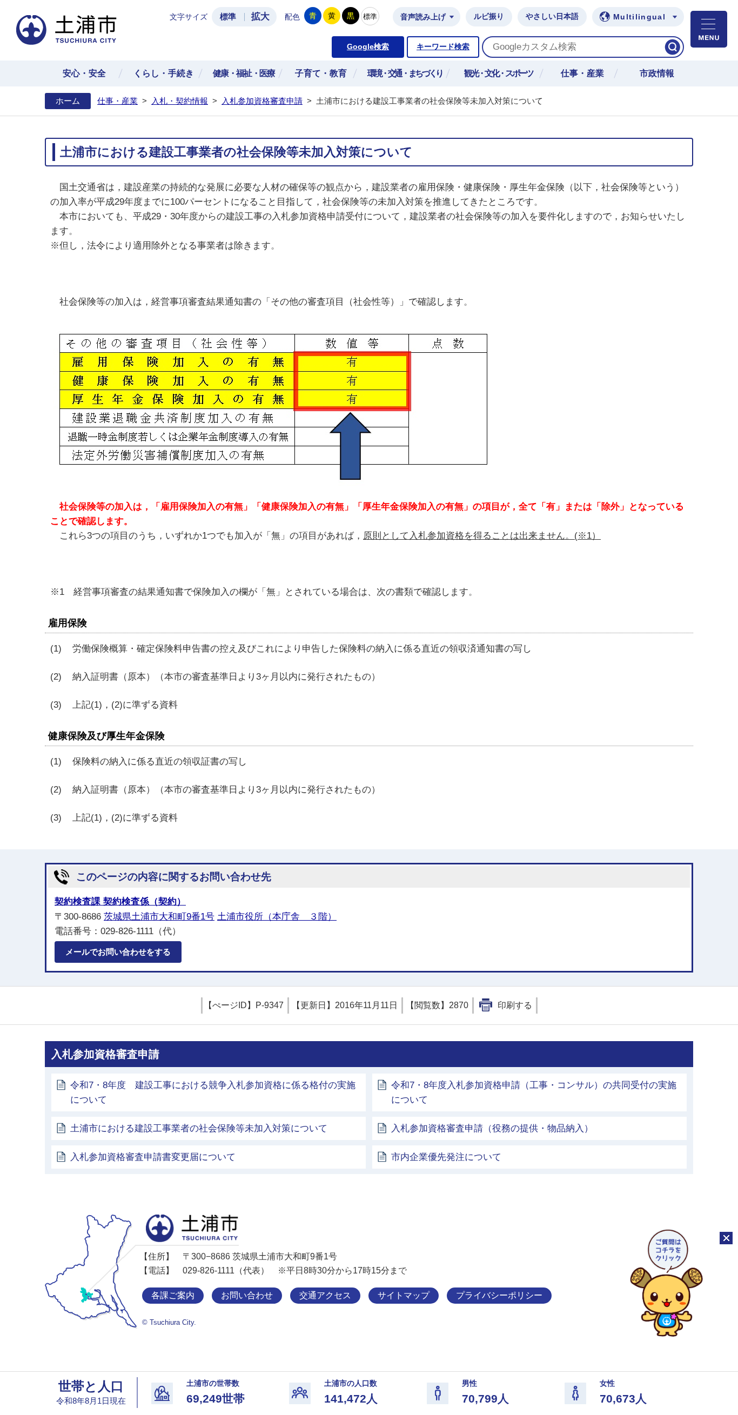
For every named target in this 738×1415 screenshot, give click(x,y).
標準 (228, 16)
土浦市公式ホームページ (66, 30)
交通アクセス (325, 1295)
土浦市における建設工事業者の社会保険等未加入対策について (198, 1128)
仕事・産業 (117, 101)
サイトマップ (404, 1295)
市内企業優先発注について (446, 1157)
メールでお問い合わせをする (118, 951)
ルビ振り (489, 16)
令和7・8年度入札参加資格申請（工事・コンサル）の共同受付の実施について (533, 1092)
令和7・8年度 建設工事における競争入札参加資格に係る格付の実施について (212, 1092)
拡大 (260, 16)
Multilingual (639, 17)
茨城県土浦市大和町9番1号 (159, 916)
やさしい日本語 (552, 16)
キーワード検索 (443, 47)
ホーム (68, 101)
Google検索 (368, 47)
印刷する (515, 1005)
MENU (708, 29)
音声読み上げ (423, 17)
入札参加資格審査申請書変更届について (153, 1157)
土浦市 (192, 1228)
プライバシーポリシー (499, 1295)
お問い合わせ (247, 1295)
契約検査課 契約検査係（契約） (120, 901)
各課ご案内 (172, 1295)
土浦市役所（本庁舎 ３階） (277, 916)
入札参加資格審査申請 (262, 101)
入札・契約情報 (179, 101)
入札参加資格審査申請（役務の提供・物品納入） (492, 1128)
